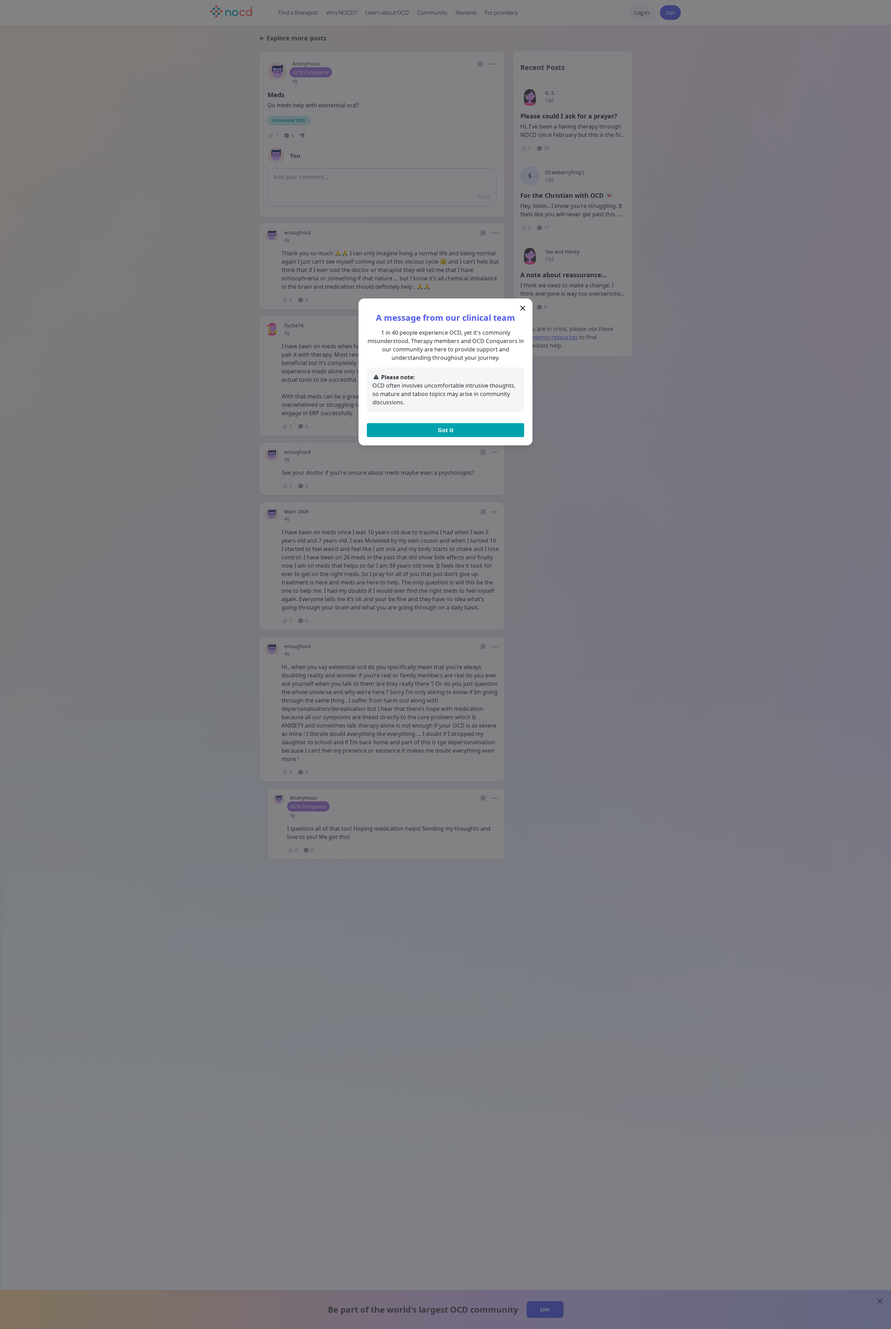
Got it (446, 430)
